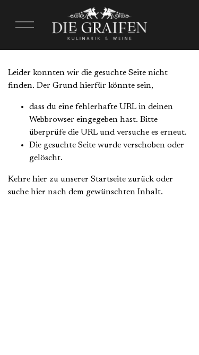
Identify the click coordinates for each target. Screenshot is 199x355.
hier (39, 179)
